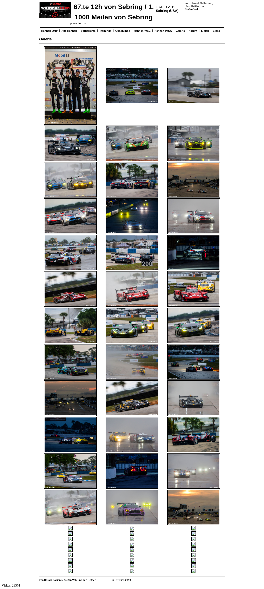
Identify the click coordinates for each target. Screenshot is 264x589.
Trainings (105, 30)
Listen (205, 30)
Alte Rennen (69, 30)
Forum (193, 30)
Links (216, 30)
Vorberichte (88, 30)
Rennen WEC (142, 30)
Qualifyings (122, 30)
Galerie (180, 30)
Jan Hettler (192, 6)
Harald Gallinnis (201, 3)
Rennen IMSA (163, 30)
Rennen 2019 (49, 30)
